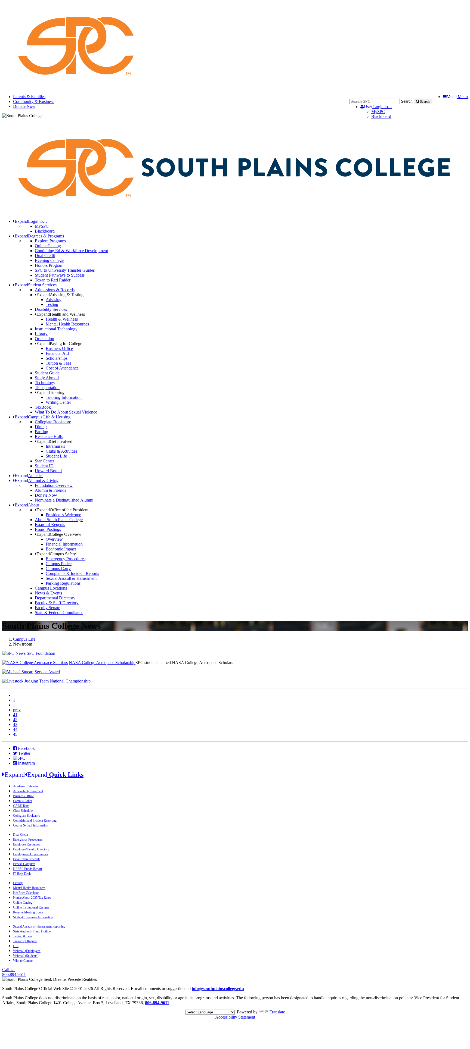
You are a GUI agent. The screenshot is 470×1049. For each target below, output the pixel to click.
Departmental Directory (55, 598)
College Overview (58, 534)
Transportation (47, 387)
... (14, 705)
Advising (53, 299)
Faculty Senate (47, 607)
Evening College (49, 260)
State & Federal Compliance (59, 612)
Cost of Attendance (62, 368)
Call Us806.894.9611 (14, 972)
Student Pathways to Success (60, 275)
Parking (41, 431)
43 (15, 724)
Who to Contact (23, 961)
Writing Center (58, 402)
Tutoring (50, 392)
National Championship (70, 681)
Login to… (378, 106)
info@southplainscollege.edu (218, 988)
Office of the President (62, 510)
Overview (54, 539)
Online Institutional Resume (31, 907)
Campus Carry (58, 568)
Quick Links (44, 774)
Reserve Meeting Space (28, 912)
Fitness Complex (24, 864)
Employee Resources (26, 844)
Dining (41, 426)
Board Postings (48, 529)
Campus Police (59, 563)
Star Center (44, 461)
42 (15, 719)
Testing (52, 304)
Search (407, 101)
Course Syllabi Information (30, 825)
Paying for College (59, 343)
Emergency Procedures (65, 558)
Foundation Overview (54, 485)
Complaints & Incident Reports (72, 573)
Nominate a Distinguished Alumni (64, 500)
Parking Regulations (63, 583)
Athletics (29, 475)
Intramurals (55, 446)
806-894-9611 (157, 1002)
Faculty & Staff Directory (57, 602)
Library (41, 333)
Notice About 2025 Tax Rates (32, 898)
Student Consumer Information (33, 917)
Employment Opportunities (30, 854)
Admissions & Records (55, 289)
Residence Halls (49, 436)
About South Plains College (59, 519)
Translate (277, 1012)
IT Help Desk (22, 874)
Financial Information (64, 544)
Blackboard (381, 116)
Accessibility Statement (28, 791)
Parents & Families (29, 96)
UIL (15, 946)
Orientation (44, 338)
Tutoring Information (64, 397)
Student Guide (47, 373)
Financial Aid (57, 353)
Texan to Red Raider (52, 280)
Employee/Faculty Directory (31, 849)
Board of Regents (50, 524)
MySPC (378, 111)
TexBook (43, 407)
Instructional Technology (56, 329)
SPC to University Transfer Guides (65, 270)
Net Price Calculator (26, 893)
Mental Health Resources (67, 324)
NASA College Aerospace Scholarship (102, 662)
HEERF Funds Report (27, 869)
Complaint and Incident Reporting (35, 820)
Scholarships (56, 358)
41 (15, 714)
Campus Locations (51, 588)
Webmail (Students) (25, 956)
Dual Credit (45, 255)
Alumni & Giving (36, 480)
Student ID (44, 466)
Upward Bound (48, 470)
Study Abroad (47, 377)
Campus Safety (56, 554)
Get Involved (54, 441)
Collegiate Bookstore (53, 421)
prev (17, 709)
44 (15, 729)
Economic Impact (61, 549)
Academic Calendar (25, 786)
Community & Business (33, 101)
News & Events (48, 593)
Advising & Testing (60, 294)
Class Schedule (23, 811)
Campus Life (24, 639)
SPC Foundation (41, 653)
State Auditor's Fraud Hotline (32, 931)
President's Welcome (63, 514)
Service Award (47, 671)
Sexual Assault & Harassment (71, 578)
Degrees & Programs (39, 236)
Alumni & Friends (50, 490)
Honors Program (49, 265)
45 (15, 734)
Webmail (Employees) (27, 951)
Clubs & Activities (61, 451)
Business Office (59, 348)
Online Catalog (48, 245)
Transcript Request (25, 941)
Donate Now (24, 106)
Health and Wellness (60, 314)
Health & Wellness (62, 319)
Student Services (36, 285)
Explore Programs (50, 241)
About (27, 505)
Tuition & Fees (58, 363)
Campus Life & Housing (42, 417)
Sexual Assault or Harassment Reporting (39, 926)
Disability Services (51, 309)
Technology (45, 382)
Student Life (56, 456)
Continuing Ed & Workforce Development (71, 250)
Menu (457, 96)
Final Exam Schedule (26, 859)
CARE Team (21, 806)
